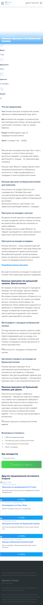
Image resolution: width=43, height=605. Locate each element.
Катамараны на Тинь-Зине (14, 505)
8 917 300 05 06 (33, 3)
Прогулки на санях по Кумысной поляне (21, 523)
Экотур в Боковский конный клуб (17, 542)
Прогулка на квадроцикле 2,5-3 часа (19, 487)
